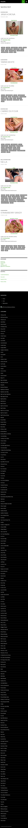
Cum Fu (2, 457)
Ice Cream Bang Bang (5, 534)
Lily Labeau (3, 603)
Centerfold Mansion (5, 274)
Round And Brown (4, 727)
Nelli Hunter (23, 198)
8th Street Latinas (4, 317)
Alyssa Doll (3, 328)
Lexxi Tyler (3, 599)
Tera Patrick (3, 783)
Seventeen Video (4, 12)
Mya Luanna (3, 664)
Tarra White (8, 62)
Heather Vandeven (4, 513)
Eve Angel (3, 473)
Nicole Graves (3, 671)
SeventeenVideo (5, 52)
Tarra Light (9, 99)
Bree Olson (3, 426)
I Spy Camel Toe (4, 531)
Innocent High (3, 538)
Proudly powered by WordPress (6, 826)
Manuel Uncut (3, 615)
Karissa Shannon (4, 571)
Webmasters (5, 303)
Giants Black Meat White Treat (7, 496)
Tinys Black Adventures (5, 794)
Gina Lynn (3, 501)
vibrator (3, 152)
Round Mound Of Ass (5, 729)
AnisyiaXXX (3, 354)
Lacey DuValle (3, 589)
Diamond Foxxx (4, 464)
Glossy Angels (3, 506)
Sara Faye (2, 734)
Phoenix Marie (4, 694)
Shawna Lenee (3, 750)
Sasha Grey (3, 736)
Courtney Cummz (4, 452)
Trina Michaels (4, 799)
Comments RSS (4, 265)
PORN (15, 98)
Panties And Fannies (5, 690)
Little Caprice (3, 606)
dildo (10, 96)
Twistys (2, 804)
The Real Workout (4, 790)
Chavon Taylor (3, 440)
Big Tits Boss (3, 408)
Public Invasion (4, 711)
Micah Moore (3, 631)
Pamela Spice (3, 687)
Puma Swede (3, 713)
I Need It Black (3, 529)
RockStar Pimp (4, 725)
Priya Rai (2, 708)
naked (22, 49)
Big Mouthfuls (3, 398)
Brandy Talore (3, 422)
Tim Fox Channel (4, 792)
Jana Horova (8, 14)
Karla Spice (3, 573)
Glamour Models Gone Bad (6, 503)
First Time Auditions (5, 480)
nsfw (3, 50)
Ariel (2, 356)
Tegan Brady (3, 780)
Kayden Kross (3, 580)
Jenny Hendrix (4, 557)
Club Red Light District (5, 445)
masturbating (15, 96)
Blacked (2, 417)
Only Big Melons (4, 683)
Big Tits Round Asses (5, 415)
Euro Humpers (4, 468)
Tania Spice (3, 771)
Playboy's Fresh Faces (5, 699)
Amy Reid (3, 338)
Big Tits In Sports (4, 412)
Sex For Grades (4, 748)
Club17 (15, 95)
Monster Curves (4, 650)
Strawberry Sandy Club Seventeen (14, 226)
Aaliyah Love (3, 319)
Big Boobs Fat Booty (5, 389)
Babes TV (2, 377)
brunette (8, 144)
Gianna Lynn (3, 494)
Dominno (2, 466)
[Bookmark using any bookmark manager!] (8, 306)
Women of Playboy (4, 811)
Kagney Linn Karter (4, 568)
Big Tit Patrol (3, 403)
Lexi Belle (2, 596)
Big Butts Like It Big (4, 391)
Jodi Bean (3, 561)
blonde (24, 47)
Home (4, 298)
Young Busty (3, 815)
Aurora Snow (3, 370)
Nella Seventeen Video (14, 175)
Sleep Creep (3, 759)
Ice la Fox (2, 536)
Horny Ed (2, 277)
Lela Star (2, 592)
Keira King (3, 582)
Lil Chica (2, 601)
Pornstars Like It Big (5, 706)
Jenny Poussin (3, 559)
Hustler (2, 522)
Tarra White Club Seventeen (14, 75)
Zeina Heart (3, 820)
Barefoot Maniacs (4, 387)
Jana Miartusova (16, 196)
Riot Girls (2, 722)
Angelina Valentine (4, 349)
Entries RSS (3, 262)
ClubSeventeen (21, 95)
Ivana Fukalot (3, 540)
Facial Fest (3, 475)
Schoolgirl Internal (4, 741)
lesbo (10, 198)
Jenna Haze (3, 552)
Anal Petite (3, 340)
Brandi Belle (3, 419)
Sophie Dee (3, 762)
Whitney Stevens (4, 808)
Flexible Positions (4, 485)
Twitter (2, 264)
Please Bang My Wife (5, 701)
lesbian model (4, 198)
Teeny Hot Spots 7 (21, 150)
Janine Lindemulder (5, 545)
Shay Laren (3, 753)
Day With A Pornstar (5, 461)
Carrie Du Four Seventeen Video (14, 124)
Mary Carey (3, 622)
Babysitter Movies (4, 382)
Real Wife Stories (4, 718)
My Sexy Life (3, 662)
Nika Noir (3, 673)
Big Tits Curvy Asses (5, 410)
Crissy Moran (3, 454)
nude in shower (12, 50)
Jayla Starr (3, 547)
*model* (3, 47)
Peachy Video (3, 281)
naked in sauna (9, 147)
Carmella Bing (3, 436)
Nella (2, 159)
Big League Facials (4, 396)
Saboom (2, 732)
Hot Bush (2, 517)
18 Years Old (3, 314)
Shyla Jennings (4, 755)
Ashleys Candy (4, 359)
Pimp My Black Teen (5, 697)
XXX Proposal (3, 813)
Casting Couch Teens (5, 438)
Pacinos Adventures (5, 685)
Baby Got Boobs (4, 380)
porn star (19, 98)
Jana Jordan (3, 543)
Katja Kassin (3, 575)
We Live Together (4, 806)
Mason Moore (3, 624)
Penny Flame (3, 692)
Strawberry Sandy (11, 212)
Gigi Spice (3, 499)
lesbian (22, 196)
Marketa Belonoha (4, 620)
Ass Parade (3, 363)
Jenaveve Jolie (3, 550)
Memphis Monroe (4, 629)
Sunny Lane (3, 766)
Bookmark (3, 261)
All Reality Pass (4, 326)
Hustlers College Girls (5, 524)
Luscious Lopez (4, 613)
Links (4, 301)
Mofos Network (4, 643)
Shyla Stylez (3, 757)
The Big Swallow (4, 787)
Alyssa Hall (3, 331)
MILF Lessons (3, 638)
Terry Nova (3, 785)
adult (20, 47)
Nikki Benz (3, 676)
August (2, 368)
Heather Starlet (4, 510)
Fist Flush (3, 482)
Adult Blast (3, 321)
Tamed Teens (3, 769)
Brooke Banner (4, 431)
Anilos (2, 352)
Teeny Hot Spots (13, 150)
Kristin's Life (3, 587)
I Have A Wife (3, 527)
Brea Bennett (3, 424)
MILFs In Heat (3, 641)
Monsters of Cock (4, 652)
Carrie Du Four (9, 111)
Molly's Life (3, 645)
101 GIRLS (8, 47)
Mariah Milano (4, 617)
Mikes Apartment (4, 636)
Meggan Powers (4, 627)
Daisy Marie (3, 459)
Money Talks (3, 648)
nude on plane (12, 199)
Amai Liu (2, 333)
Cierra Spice (3, 443)
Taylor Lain (3, 776)
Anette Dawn (3, 345)
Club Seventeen (9, 49)
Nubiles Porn (3, 680)
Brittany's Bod (3, 429)
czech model (4, 96)
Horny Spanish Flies (5, 515)
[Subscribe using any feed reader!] (5, 266)
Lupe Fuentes (3, 610)
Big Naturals (3, 401)
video (3, 101)
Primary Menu (26, 1)
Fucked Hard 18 (4, 489)
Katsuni (2, 578)
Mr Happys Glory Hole (5, 659)
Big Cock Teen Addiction (6, 394)
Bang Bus (2, 384)
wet (15, 52)
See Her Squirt (3, 743)
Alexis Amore (3, 324)
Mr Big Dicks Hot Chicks (6, 655)
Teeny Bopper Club (4, 778)
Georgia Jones (3, 492)
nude (7, 50)
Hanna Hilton (3, 508)
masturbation (23, 96)
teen (21, 99)
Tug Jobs (2, 801)
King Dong (3, 585)
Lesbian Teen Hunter (5, 594)
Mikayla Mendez (4, 634)
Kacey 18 (2, 566)
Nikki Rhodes (3, 678)
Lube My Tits (3, 608)
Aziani (2, 373)
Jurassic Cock (3, 564)
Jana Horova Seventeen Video (14, 28)
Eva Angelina (3, 471)
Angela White (3, 347)
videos (11, 52)
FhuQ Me (3, 1)
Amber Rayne (3, 335)
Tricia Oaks (3, 797)
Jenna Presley (3, 554)
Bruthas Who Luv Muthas (6, 433)
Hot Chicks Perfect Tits (5, 520)
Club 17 (3, 49)
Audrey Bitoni (3, 366)
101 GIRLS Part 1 (14, 47)
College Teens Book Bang (6, 450)
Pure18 (2, 715)
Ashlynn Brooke (4, 361)
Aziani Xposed (3, 375)
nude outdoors (20, 199)
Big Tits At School (4, 405)
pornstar (4, 99)
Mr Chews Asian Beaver (5, 657)
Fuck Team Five (4, 487)
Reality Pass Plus (4, 720)
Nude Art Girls (4, 279)
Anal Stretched (4, 342)
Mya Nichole (3, 666)
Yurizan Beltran (4, 818)
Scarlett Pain (3, 739)
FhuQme (2, 478)
